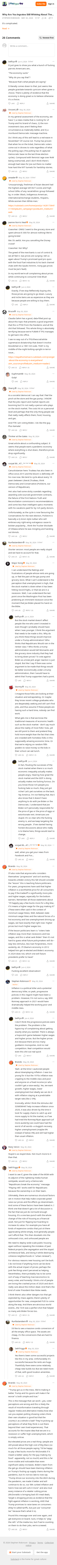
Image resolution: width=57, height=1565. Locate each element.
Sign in (51, 4)
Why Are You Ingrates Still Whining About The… (28, 14)
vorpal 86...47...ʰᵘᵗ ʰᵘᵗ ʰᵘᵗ (19, 463)
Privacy (32, 1542)
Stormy (18, 686)
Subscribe (41, 4)
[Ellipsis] (53, 61)
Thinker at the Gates (17, 436)
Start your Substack (21, 1552)
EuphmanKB (17, 373)
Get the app (42, 1552)
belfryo (11, 61)
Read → (5, 28)
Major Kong (17, 562)
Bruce (11, 311)
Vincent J (12, 109)
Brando (11, 866)
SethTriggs (13, 1167)
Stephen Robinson (11, 18)
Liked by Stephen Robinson (21, 113)
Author (15, 984)
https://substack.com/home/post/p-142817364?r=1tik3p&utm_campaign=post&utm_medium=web (31, 208)
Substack (15, 1559)
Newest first (48, 38)
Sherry (11, 388)
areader (12, 177)
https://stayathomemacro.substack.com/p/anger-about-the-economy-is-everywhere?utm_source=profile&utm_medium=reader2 (31, 360)
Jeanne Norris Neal (17, 222)
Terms (40, 1542)
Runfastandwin (15, 542)
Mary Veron (14, 1146)
